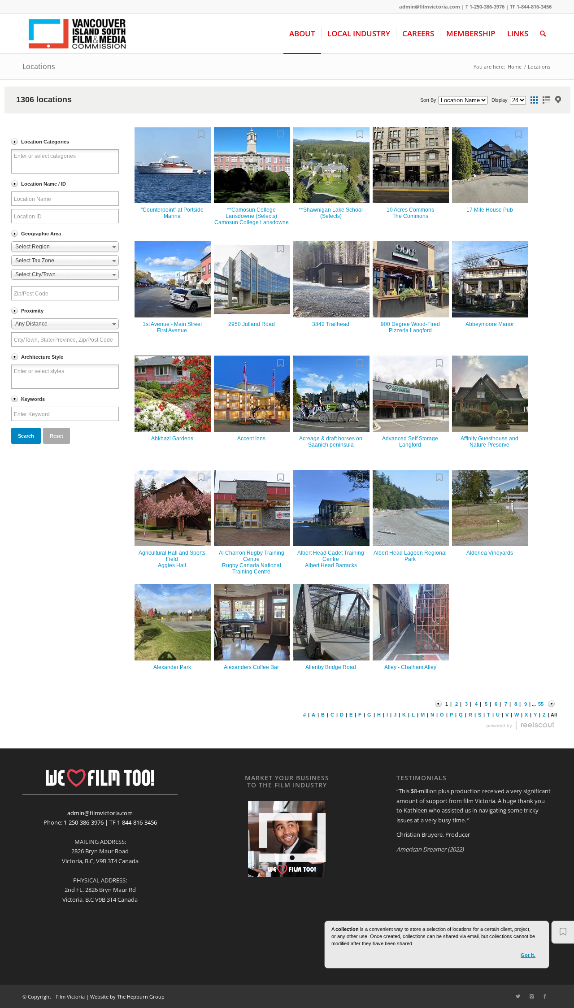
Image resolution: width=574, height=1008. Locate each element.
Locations (38, 66)
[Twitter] (518, 996)
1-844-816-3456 (137, 822)
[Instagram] (531, 996)
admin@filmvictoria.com (429, 6)
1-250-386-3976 (84, 822)
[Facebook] (545, 996)
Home (515, 66)
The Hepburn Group (141, 996)
